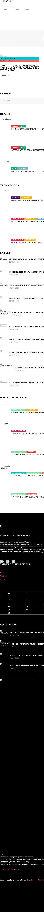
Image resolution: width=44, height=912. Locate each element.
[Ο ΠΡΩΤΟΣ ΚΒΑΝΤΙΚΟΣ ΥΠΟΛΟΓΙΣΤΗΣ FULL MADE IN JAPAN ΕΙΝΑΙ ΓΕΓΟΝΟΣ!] (7, 238)
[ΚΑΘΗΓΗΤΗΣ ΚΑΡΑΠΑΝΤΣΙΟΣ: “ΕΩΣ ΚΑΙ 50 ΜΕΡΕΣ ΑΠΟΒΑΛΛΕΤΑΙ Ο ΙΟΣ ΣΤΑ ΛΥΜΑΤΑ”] (3, 56)
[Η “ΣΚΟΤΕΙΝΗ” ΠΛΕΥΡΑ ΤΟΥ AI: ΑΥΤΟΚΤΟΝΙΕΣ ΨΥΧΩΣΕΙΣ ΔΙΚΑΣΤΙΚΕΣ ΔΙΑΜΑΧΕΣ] (7, 217)
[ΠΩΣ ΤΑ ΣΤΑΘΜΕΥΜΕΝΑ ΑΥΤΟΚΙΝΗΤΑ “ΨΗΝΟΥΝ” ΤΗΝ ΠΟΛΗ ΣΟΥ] (3, 340)
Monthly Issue (17, 219)
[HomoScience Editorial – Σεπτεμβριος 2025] (3, 273)
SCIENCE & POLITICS (18, 410)
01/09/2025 (14, 275)
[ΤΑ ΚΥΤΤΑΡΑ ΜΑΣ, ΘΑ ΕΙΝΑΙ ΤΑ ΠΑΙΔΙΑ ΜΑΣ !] (7, 451)
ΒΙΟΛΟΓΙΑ (15, 126)
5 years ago (4, 75)
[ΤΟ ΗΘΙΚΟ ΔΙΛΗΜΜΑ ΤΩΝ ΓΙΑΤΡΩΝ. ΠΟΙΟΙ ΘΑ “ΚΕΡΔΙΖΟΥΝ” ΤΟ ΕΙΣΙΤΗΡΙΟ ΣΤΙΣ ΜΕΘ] (7, 493)
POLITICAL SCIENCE (18, 431)
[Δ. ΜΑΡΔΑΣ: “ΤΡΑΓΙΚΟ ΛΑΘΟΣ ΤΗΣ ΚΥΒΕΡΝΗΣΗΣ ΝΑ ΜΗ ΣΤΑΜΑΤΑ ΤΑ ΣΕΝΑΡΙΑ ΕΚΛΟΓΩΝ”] (7, 429)
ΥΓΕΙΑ (23, 126)
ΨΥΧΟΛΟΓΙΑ (23, 168)
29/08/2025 (14, 330)
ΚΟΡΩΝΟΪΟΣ (5, 61)
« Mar (2, 616)
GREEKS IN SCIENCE (8, 58)
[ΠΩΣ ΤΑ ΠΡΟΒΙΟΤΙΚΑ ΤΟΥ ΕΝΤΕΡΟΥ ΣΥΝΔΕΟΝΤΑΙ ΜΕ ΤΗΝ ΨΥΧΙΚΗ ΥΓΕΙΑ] (7, 167)
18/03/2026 (14, 262)
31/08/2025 (14, 301)
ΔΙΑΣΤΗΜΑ (15, 198)
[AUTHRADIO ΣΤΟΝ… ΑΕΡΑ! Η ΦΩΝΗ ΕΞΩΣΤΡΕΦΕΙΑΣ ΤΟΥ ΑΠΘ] (3, 260)
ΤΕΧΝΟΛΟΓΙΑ (26, 198)
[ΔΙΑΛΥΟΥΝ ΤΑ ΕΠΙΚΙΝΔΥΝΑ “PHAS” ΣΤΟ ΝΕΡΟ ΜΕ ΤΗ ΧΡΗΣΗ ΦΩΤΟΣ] (3, 299)
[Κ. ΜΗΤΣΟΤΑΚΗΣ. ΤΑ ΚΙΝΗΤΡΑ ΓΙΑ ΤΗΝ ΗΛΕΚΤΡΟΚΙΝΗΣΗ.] (7, 408)
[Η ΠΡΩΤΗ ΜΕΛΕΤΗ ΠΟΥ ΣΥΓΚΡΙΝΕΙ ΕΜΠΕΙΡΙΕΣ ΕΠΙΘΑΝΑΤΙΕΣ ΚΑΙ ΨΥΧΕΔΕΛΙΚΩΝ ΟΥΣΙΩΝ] (5, 314)
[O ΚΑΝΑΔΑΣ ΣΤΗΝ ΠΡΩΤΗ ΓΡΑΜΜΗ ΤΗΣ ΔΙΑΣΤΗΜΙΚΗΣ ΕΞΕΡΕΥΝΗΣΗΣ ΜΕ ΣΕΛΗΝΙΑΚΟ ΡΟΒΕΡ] (7, 196)
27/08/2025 (14, 355)
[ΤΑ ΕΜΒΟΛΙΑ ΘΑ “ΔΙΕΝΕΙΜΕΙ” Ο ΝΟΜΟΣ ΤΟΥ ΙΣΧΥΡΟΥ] (7, 472)
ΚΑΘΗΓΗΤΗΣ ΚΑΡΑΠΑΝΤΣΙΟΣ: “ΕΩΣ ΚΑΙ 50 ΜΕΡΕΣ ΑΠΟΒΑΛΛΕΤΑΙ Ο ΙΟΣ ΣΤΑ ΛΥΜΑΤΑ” (19, 68)
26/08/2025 (19, 370)
